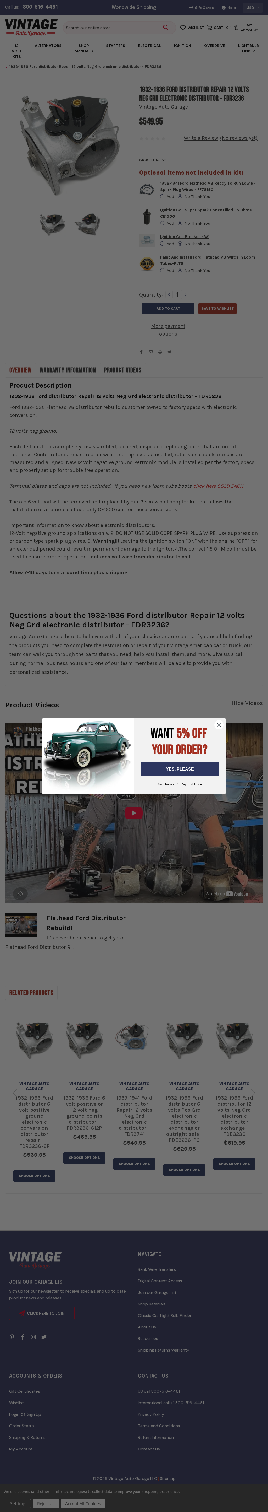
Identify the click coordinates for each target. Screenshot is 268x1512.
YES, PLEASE (180, 769)
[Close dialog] (219, 724)
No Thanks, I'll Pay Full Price (180, 784)
